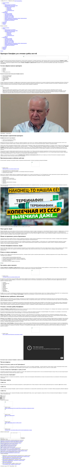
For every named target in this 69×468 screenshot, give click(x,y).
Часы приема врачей (8, 14)
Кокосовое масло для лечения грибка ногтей (11, 168)
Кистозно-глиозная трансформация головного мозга (10, 452)
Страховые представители (9, 20)
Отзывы (4, 24)
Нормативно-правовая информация (11, 19)
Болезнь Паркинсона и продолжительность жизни (12, 458)
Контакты (4, 23)
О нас (6, 21)
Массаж (6, 11)
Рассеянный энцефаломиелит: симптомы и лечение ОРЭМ (13, 460)
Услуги (4, 3)
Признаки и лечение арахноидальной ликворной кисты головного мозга (16, 456)
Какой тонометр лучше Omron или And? (7, 446)
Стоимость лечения (8, 13)
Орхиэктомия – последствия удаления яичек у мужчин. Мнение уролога (13, 450)
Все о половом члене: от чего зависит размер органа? (10, 448)
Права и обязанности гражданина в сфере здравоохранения (16, 18)
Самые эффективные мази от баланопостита (8, 444)
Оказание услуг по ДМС (9, 16)
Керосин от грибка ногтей (9, 415)
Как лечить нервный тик (7, 462)
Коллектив (5, 22)
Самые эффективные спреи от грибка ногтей (13, 422)
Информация (5, 12)
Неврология (9, 7)
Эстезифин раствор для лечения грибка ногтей (11, 276)
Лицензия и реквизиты (9, 15)
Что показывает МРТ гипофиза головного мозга (11, 464)
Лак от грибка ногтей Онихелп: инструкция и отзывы (13, 334)
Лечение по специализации (10, 6)
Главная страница (6, 2)
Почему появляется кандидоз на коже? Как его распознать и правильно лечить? (19, 408)
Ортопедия (9, 8)
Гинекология (9, 9)
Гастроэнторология (10, 10)
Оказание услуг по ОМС (9, 17)
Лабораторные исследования (10, 4)
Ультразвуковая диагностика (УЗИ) (11, 5)
